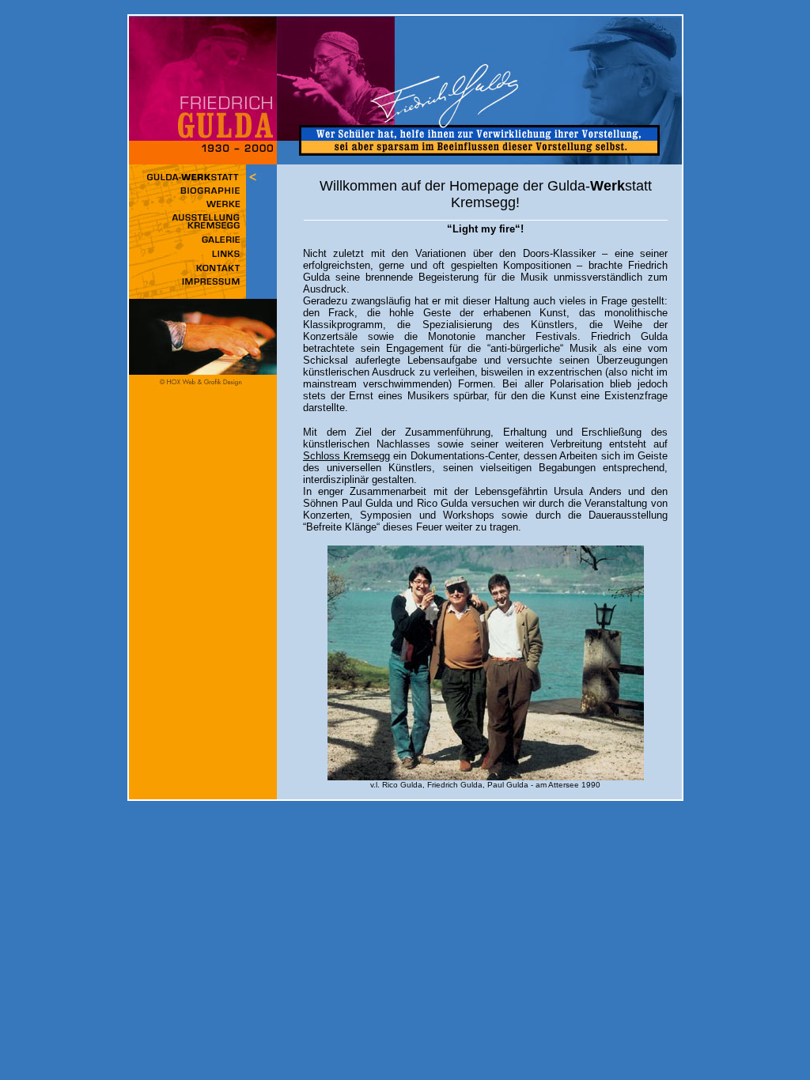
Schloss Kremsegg (346, 456)
